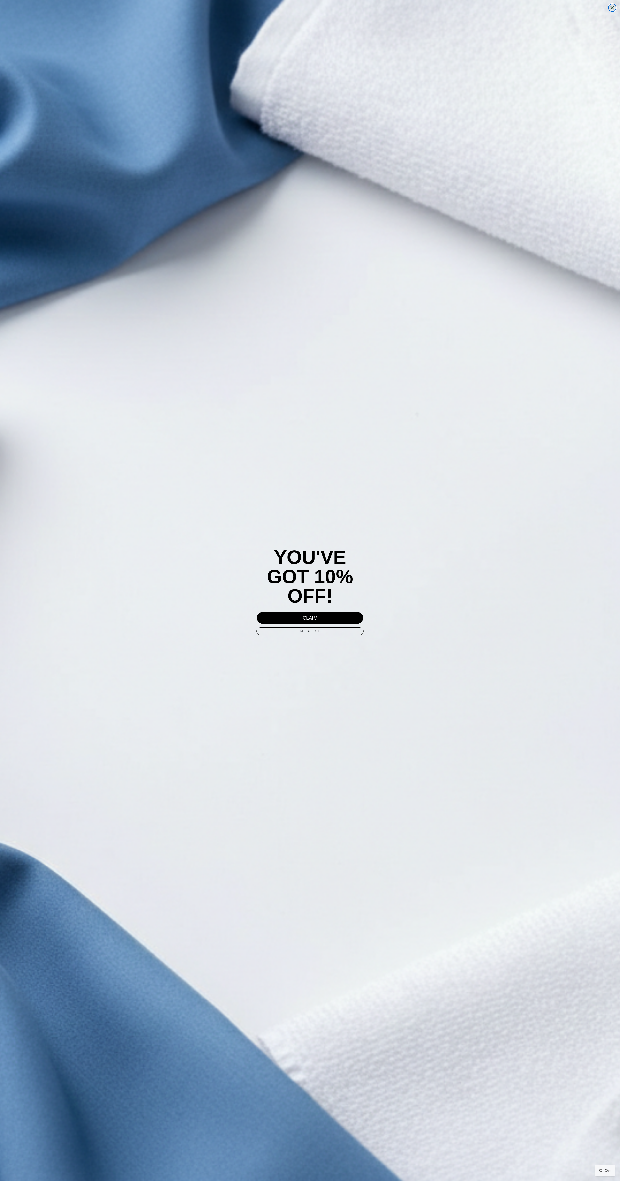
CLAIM (310, 618)
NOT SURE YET (310, 631)
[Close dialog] (612, 8)
